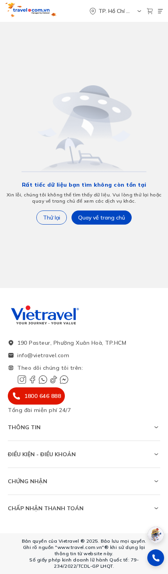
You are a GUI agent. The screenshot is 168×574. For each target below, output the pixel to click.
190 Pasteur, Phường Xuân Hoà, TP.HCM (71, 342)
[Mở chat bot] (155, 534)
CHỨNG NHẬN (27, 481)
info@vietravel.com (43, 355)
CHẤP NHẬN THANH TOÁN (46, 508)
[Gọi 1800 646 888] (155, 557)
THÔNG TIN (24, 427)
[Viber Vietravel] (43, 379)
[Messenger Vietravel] (64, 379)
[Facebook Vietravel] (32, 379)
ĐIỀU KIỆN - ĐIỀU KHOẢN (42, 454)
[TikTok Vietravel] (53, 379)
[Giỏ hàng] (150, 11)
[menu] (160, 11)
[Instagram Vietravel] (22, 379)
